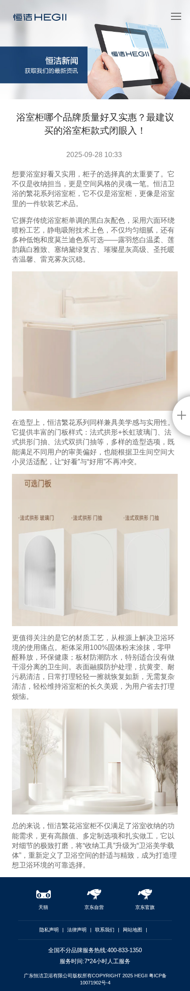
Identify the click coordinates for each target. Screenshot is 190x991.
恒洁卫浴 (39, 20)
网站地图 (132, 929)
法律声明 (77, 929)
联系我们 (104, 929)
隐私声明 (49, 929)
